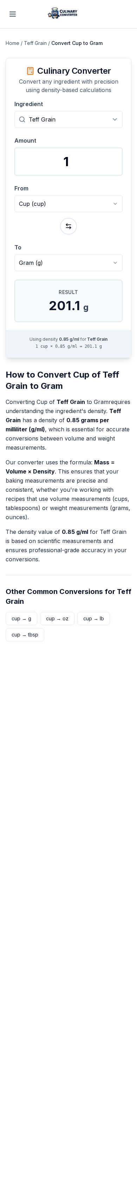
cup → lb (93, 618)
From (21, 188)
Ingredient (28, 103)
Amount (25, 140)
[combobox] (68, 119)
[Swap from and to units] (68, 226)
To (17, 247)
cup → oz (57, 618)
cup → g (21, 618)
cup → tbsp (25, 635)
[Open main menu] (13, 14)
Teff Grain (35, 43)
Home (12, 43)
